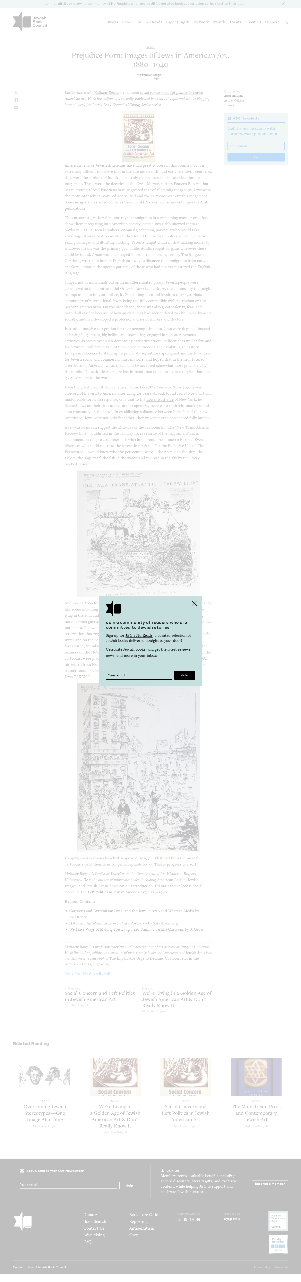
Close (194, 603)
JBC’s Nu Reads (139, 635)
